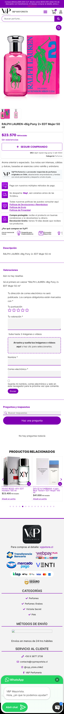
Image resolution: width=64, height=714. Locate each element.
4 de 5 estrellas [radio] (23, 310)
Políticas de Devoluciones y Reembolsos (28, 204)
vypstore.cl (32, 6)
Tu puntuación (15, 307)
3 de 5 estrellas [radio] (18, 310)
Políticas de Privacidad (20, 210)
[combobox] (28, 19)
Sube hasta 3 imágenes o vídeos (25, 334)
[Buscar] (58, 19)
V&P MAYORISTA (20, 11)
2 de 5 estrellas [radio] (14, 310)
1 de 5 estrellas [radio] (9, 310)
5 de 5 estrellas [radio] (27, 310)
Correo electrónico (18, 369)
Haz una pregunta (32, 420)
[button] (45, 12)
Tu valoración (15, 317)
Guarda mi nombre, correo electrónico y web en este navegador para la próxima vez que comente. (33, 385)
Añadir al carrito (9, 499)
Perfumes (58, 156)
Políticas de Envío (17, 207)
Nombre (13, 357)
